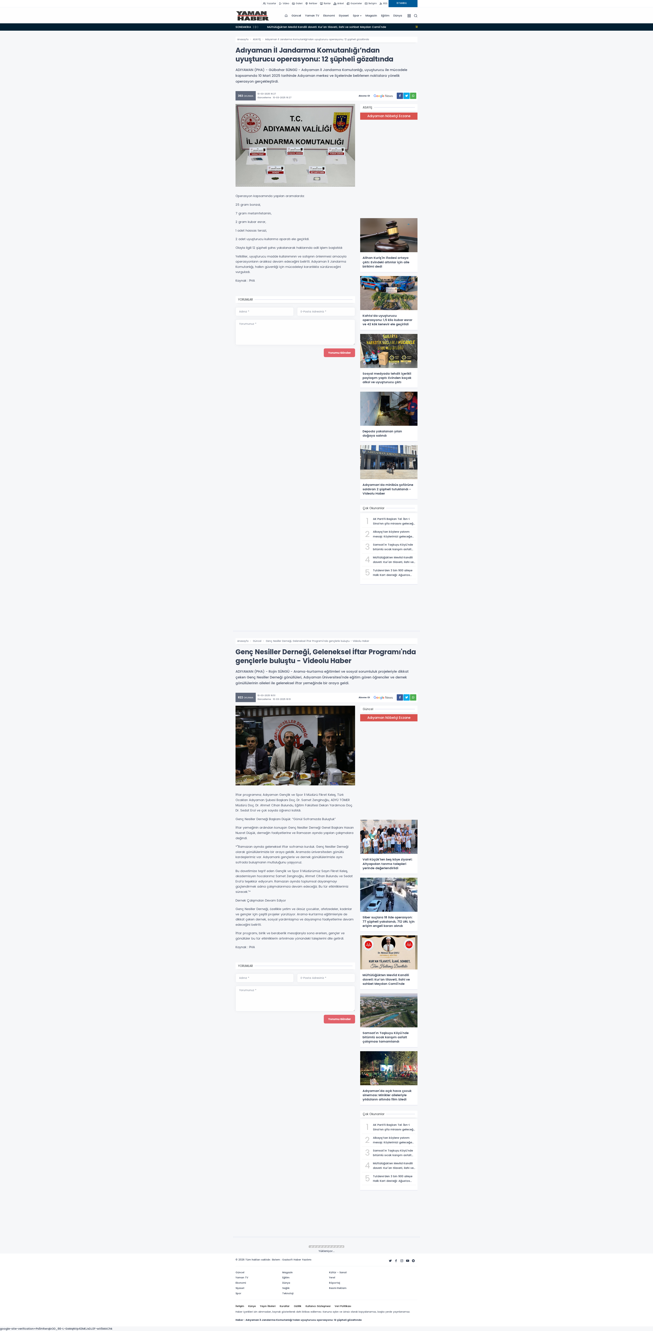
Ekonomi (329, 16)
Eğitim (385, 16)
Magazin (371, 16)
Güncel (296, 16)
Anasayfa (242, 39)
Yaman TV (312, 16)
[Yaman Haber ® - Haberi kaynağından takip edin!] (253, 15)
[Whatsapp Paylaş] (413, 96)
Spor (356, 16)
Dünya (397, 16)
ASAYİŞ (257, 39)
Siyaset (344, 16)
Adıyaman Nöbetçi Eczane (389, 116)
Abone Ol (364, 95)
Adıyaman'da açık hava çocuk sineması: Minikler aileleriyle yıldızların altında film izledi (331, 27)
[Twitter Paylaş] (406, 96)
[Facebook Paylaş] (400, 96)
